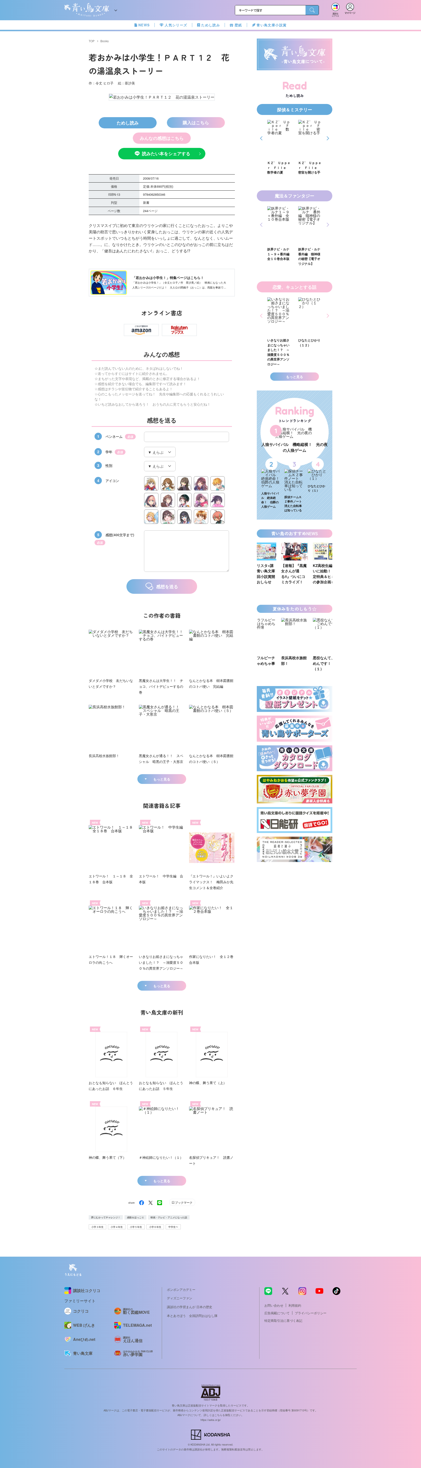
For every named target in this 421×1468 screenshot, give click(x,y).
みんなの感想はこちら (162, 138)
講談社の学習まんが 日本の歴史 (189, 1306)
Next (327, 138)
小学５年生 (136, 1227)
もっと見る (161, 779)
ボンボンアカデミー (181, 1289)
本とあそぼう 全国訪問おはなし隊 (192, 1315)
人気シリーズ (176, 24)
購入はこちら (196, 122)
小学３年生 (97, 1227)
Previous (262, 138)
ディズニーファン (179, 1298)
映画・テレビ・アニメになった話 (169, 1217)
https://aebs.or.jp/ (211, 1420)
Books (104, 41)
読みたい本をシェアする (166, 153)
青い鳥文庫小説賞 (272, 24)
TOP (92, 41)
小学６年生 (155, 1227)
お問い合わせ (273, 1305)
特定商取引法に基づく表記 (283, 1320)
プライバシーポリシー (310, 1313)
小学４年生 (117, 1227)
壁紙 (238, 24)
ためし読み (210, 24)
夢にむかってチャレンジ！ (105, 1217)
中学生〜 (173, 1227)
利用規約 (294, 1305)
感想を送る (167, 586)
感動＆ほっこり (135, 1217)
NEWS (144, 24)
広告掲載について (277, 1313)
